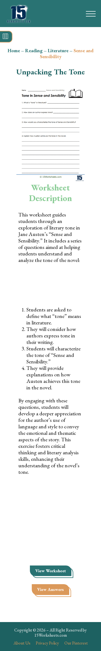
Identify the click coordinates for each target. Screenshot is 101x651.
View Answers (50, 589)
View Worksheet (50, 571)
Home (14, 50)
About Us (21, 643)
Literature (58, 50)
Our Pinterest (76, 643)
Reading (34, 50)
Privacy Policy (47, 643)
